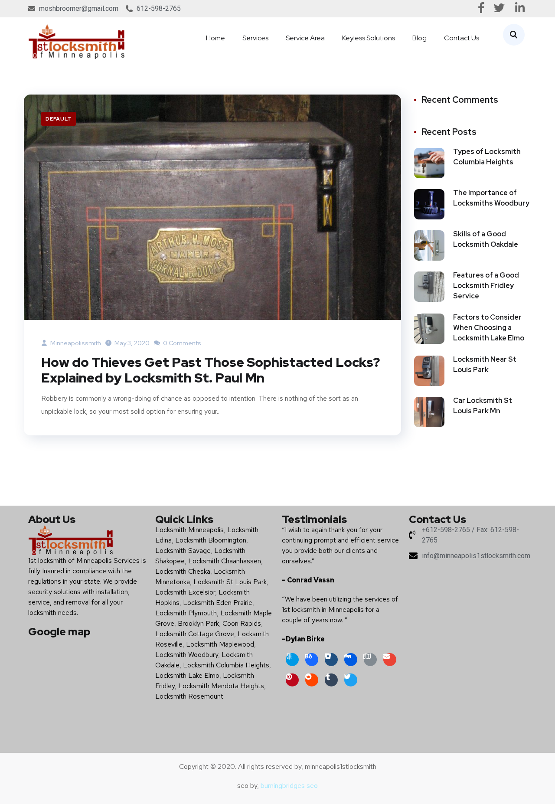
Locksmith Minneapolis (189, 529)
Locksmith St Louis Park (230, 581)
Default (59, 118)
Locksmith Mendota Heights (221, 685)
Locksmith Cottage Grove (194, 633)
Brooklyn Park (198, 623)
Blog (419, 37)
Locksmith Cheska (182, 571)
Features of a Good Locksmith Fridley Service (486, 286)
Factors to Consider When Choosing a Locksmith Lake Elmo (488, 328)
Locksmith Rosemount (189, 696)
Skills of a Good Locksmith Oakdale (485, 239)
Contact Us (461, 37)
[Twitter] (350, 679)
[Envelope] (389, 659)
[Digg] (350, 659)
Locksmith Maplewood (220, 644)
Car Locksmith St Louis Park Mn (482, 405)
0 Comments (181, 343)
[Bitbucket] (331, 659)
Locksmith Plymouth (186, 613)
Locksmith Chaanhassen (224, 560)
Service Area (305, 37)
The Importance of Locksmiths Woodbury (491, 198)
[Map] (370, 659)
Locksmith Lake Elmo (187, 675)
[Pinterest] (292, 679)
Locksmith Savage (183, 550)
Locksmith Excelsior (185, 592)
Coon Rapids (241, 623)
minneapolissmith (75, 343)
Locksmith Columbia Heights (226, 665)
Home (215, 37)
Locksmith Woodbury (186, 654)
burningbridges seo (289, 785)
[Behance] (311, 659)
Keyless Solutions (368, 37)
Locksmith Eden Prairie (217, 602)
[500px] (292, 659)
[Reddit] (311, 679)
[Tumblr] (331, 679)
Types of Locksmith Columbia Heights (487, 157)
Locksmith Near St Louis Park (484, 364)
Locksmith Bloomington (210, 540)
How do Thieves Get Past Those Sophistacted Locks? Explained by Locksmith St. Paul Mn (210, 370)
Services (255, 37)
